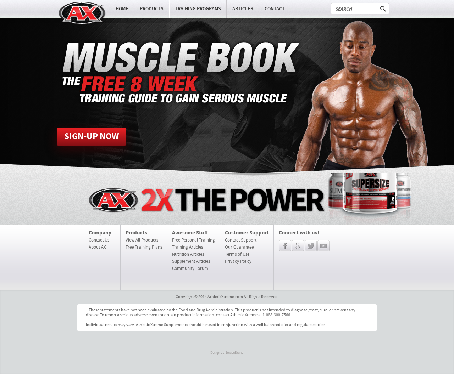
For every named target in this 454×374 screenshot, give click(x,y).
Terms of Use (237, 254)
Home (122, 9)
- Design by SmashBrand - (227, 352)
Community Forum (190, 268)
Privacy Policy (238, 261)
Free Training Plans (144, 247)
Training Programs (198, 9)
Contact (275, 9)
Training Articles (187, 247)
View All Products (142, 240)
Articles (242, 9)
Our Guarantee (239, 247)
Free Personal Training (193, 240)
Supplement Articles (191, 261)
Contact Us (99, 240)
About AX (97, 247)
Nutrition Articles (188, 254)
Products (152, 9)
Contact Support (240, 240)
